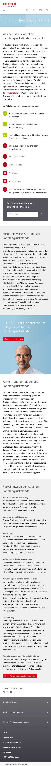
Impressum (8, 737)
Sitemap (7, 752)
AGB (5, 732)
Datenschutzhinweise (12, 742)
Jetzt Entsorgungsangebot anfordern (20, 676)
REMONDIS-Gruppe (11, 757)
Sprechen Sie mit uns (14, 339)
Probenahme (12, 93)
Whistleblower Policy (12, 747)
